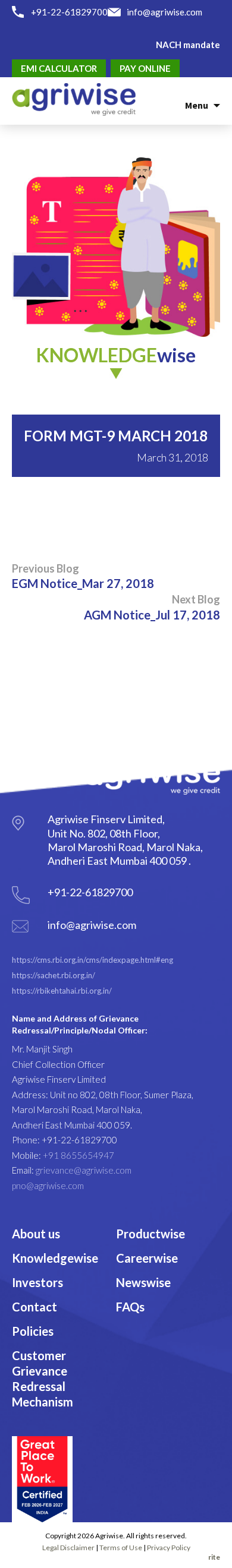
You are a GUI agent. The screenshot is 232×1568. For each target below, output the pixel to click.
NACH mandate (188, 44)
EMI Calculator (59, 68)
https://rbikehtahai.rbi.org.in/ (62, 990)
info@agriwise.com (164, 12)
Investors (37, 1282)
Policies (33, 1331)
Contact (34, 1307)
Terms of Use (120, 1547)
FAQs (130, 1307)
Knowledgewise (55, 1258)
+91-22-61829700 (69, 12)
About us (36, 1233)
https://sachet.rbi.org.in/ (53, 975)
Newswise (143, 1282)
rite (214, 1557)
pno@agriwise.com (48, 1185)
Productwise (150, 1233)
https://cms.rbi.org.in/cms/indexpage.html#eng (92, 960)
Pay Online (145, 68)
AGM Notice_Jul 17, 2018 (152, 607)
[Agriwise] (74, 98)
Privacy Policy (168, 1547)
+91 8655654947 (78, 1155)
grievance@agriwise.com (83, 1170)
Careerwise (147, 1258)
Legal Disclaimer (68, 1547)
